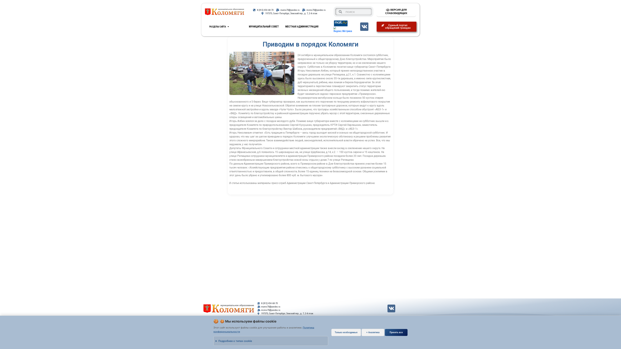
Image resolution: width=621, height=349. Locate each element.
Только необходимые (346, 332)
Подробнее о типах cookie (235, 341)
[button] (396, 27)
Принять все (396, 332)
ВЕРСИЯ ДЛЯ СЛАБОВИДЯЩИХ (396, 11)
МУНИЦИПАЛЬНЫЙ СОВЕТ (264, 26)
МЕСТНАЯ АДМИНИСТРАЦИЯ (301, 26)
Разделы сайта (217, 26)
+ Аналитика (373, 332)
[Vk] (364, 26)
